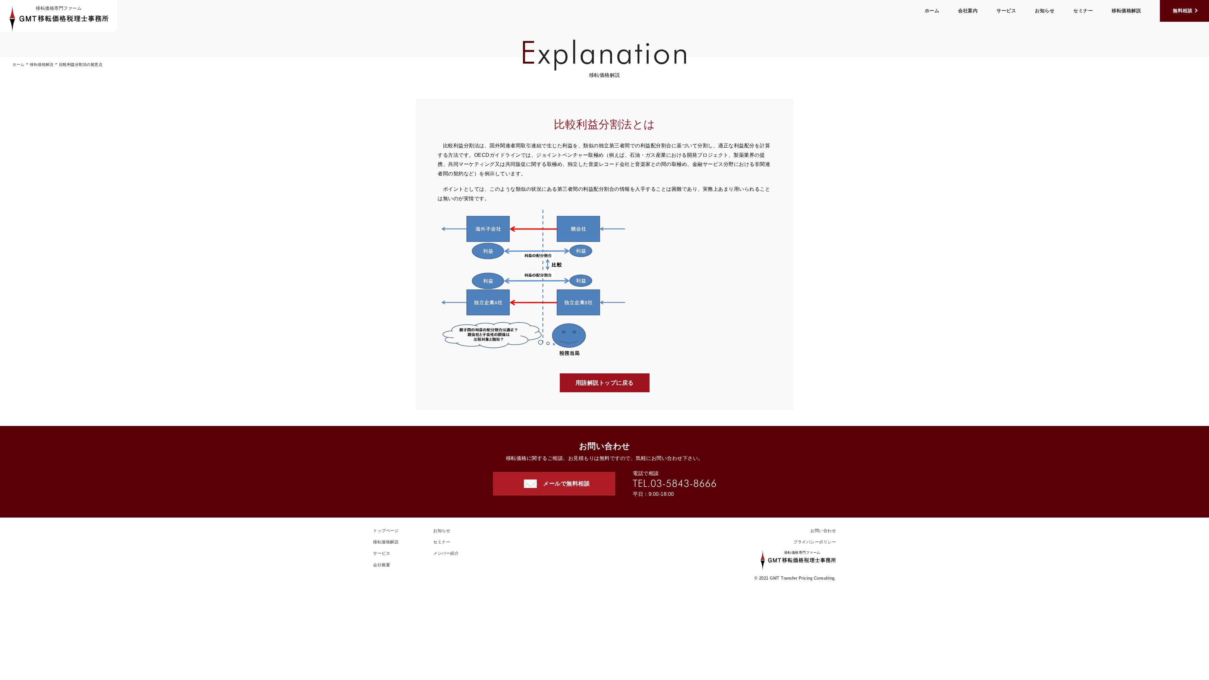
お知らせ (1044, 10)
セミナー (1083, 10)
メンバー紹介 (446, 553)
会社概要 (381, 565)
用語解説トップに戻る (605, 383)
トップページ (386, 530)
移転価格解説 (1126, 10)
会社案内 (968, 10)
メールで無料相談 (566, 483)
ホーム (932, 10)
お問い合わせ (823, 530)
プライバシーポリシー (814, 542)
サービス (1006, 10)
